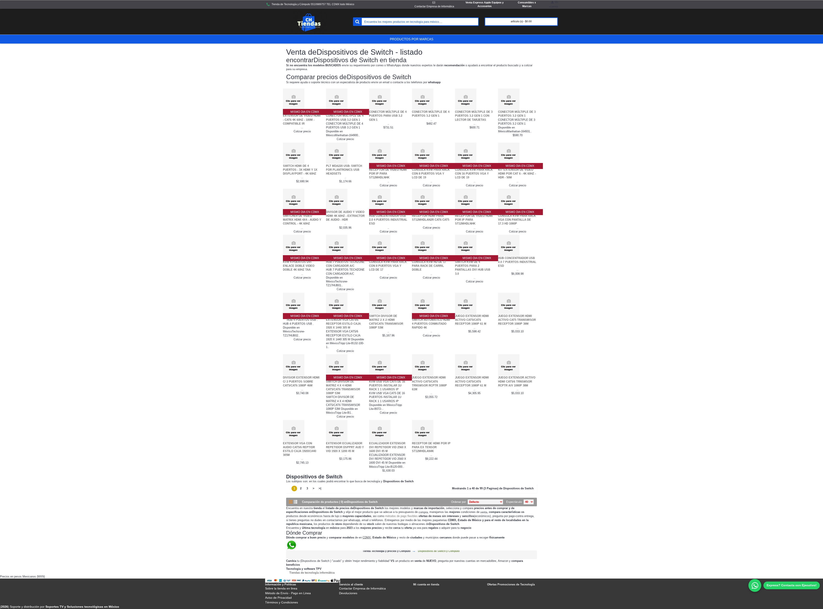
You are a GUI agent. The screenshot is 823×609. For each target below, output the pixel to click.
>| (320, 488)
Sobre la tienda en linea (281, 588)
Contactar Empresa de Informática (362, 588)
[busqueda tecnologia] (357, 21)
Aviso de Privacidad (278, 597)
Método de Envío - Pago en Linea (288, 593)
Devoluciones (348, 593)
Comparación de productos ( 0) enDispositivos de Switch (340, 501)
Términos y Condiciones (281, 602)
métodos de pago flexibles (401, 516)
